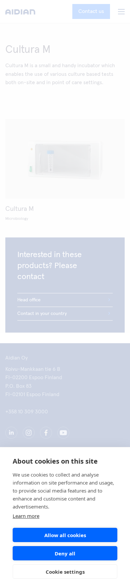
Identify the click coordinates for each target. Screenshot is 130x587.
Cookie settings (65, 571)
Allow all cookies (65, 535)
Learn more (26, 516)
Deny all (65, 553)
